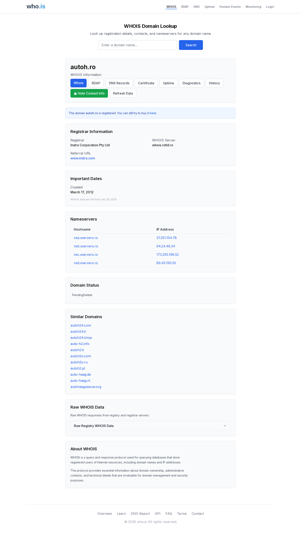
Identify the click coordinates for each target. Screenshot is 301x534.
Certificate (146, 83)
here (153, 113)
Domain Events (230, 6)
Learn (121, 513)
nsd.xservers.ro (86, 263)
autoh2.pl (77, 368)
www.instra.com (82, 158)
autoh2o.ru (79, 362)
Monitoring (253, 6)
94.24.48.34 (165, 246)
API (158, 513)
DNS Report (140, 513)
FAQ (168, 513)
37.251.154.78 (166, 238)
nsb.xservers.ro (86, 246)
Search (191, 45)
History (214, 83)
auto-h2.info (79, 344)
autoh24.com (80, 325)
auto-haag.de (80, 374)
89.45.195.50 (166, 263)
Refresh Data (123, 93)
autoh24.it (78, 331)
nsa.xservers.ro (86, 238)
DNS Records (119, 83)
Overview (104, 513)
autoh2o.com (80, 356)
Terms (182, 513)
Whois (78, 83)
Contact (198, 513)
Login (270, 6)
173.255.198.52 (167, 254)
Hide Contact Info (91, 93)
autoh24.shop (81, 338)
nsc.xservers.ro (86, 254)
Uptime (210, 6)
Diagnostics (191, 83)
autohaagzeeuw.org (85, 387)
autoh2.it (77, 350)
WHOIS (171, 6)
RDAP (185, 6)
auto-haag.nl (80, 381)
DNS (197, 6)
